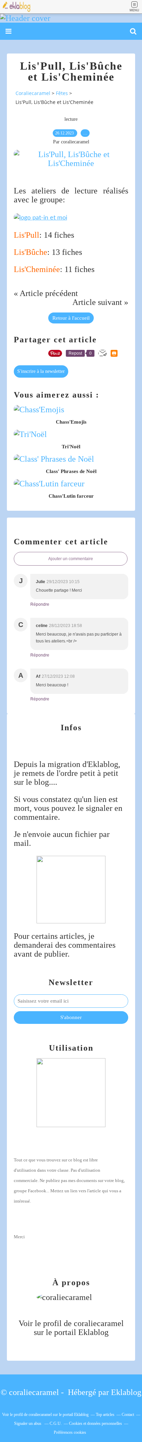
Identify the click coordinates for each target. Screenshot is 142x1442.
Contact (128, 1414)
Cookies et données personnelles (95, 1423)
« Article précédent (46, 293)
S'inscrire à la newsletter (41, 371)
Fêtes (62, 93)
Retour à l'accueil (71, 318)
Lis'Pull (26, 235)
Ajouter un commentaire (70, 558)
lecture (71, 119)
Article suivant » (100, 302)
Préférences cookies (70, 1432)
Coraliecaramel (33, 93)
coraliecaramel (99, 1323)
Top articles (105, 1414)
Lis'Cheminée (37, 269)
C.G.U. (56, 1423)
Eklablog (126, 1392)
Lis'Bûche (30, 252)
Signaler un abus (28, 1423)
